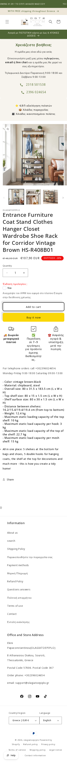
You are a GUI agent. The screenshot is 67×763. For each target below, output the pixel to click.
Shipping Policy (16, 549)
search (11, 540)
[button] (7, 22)
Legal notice (55, 749)
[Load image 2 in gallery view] (33, 196)
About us (12, 532)
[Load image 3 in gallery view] (50, 196)
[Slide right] (63, 198)
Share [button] (10, 479)
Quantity (7, 265)
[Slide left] (4, 198)
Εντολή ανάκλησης (18, 622)
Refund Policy (15, 581)
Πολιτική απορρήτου (19, 597)
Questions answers (18, 589)
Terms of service (17, 749)
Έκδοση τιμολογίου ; (15, 284)
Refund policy (30, 744)
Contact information (35, 755)
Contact (12, 614)
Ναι (10, 288)
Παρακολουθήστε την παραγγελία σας (30, 557)
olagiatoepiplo (31, 740)
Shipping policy (37, 749)
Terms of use (15, 605)
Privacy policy (48, 744)
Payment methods (18, 565)
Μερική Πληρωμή (17, 573)
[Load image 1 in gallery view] (16, 196)
